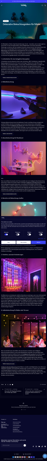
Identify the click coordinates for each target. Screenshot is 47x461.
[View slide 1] (21, 409)
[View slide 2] (23, 409)
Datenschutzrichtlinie (17, 422)
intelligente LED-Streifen (16, 125)
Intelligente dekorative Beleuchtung (9, 367)
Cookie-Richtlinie (16, 423)
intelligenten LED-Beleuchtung (33, 182)
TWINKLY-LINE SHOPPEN (7, 133)
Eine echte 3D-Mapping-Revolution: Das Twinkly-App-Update (13, 392)
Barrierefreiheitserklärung (17, 431)
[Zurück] (1, 1)
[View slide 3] (24, 409)
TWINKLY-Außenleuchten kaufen (9, 363)
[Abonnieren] (25, 445)
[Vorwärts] (45, 1)
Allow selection (23, 242)
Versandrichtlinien (16, 427)
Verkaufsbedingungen (17, 425)
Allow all (38, 242)
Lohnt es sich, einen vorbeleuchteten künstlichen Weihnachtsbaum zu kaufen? (33, 392)
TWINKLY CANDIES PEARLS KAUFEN (10, 77)
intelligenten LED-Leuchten (26, 298)
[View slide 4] (25, 409)
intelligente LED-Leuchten (29, 354)
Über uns (3, 422)
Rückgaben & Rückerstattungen (16, 429)
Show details (40, 238)
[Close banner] (45, 217)
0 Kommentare (43, 384)
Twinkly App (7, 247)
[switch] (17, 234)
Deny (9, 242)
